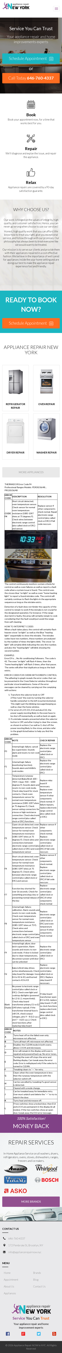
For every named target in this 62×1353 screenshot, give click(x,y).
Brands (37, 1272)
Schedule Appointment (28, 58)
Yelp (54, 1334)
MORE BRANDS (31, 1201)
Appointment (11, 1279)
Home (7, 1272)
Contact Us (39, 1286)
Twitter (39, 1334)
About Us (9, 1286)
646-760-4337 (16, 1238)
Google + (23, 1334)
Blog (35, 1279)
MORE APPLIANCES (31, 472)
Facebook (8, 1334)
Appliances (10, 1293)
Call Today (31, 77)
